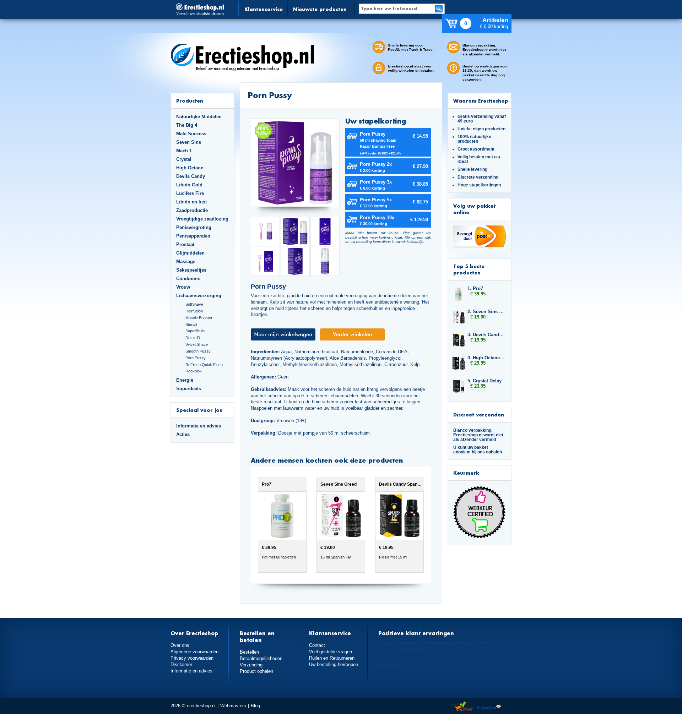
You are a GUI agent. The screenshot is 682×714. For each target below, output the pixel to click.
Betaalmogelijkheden (261, 658)
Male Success (191, 133)
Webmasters (233, 705)
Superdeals (188, 388)
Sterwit (191, 324)
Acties (183, 434)
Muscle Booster (198, 318)
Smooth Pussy (198, 351)
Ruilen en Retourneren (331, 658)
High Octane (189, 167)
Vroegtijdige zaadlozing (202, 219)
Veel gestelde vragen (330, 651)
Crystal (183, 159)
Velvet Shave (196, 344)
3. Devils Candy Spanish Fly (485, 334)
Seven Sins (188, 142)
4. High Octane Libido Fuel (485, 357)
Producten (189, 101)
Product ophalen (256, 671)
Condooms (188, 278)
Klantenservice (263, 9)
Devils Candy (190, 176)
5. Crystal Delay (484, 380)
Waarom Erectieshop (480, 101)
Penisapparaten (193, 236)
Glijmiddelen (190, 253)
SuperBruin (195, 331)
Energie (184, 380)
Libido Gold (189, 184)
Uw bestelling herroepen (333, 664)
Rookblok (193, 371)
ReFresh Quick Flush (204, 365)
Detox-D (192, 338)
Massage (185, 261)
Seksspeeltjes (191, 270)
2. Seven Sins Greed (485, 311)
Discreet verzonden (478, 414)
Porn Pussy (195, 358)
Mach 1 (184, 150)
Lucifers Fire (190, 193)
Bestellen (249, 652)
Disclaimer (181, 664)
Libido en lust (191, 202)
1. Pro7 (475, 288)
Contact (317, 645)
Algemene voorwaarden (194, 651)
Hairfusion (194, 311)
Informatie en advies (198, 426)
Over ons (179, 645)
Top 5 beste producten (469, 269)
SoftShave (194, 304)
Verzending (251, 664)
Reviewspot (489, 707)
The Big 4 (186, 125)
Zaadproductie (192, 210)
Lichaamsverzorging (198, 295)
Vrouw (183, 287)
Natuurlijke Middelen (199, 116)
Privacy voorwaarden (191, 658)
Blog (255, 705)
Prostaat (185, 244)
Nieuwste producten (320, 9)
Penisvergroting (193, 227)
